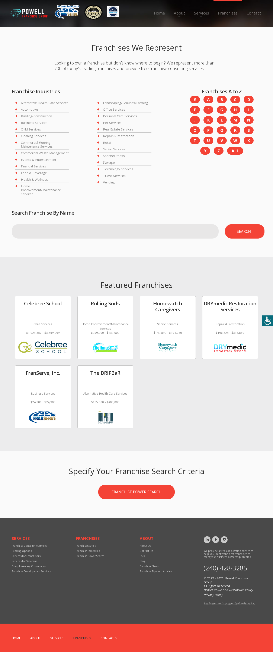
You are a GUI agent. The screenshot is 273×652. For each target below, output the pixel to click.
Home (159, 13)
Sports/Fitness (114, 156)
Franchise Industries (88, 551)
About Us (145, 546)
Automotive (29, 109)
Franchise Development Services (31, 571)
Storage (109, 162)
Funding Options (22, 551)
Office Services (114, 109)
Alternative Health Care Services (44, 103)
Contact (254, 13)
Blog (142, 561)
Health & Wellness (34, 179)
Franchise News (149, 566)
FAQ (142, 556)
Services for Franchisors (26, 556)
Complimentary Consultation (29, 566)
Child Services (31, 129)
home (16, 638)
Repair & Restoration (118, 136)
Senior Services (114, 149)
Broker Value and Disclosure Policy (228, 590)
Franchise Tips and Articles (156, 571)
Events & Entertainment (38, 159)
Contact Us (146, 551)
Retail (107, 142)
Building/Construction (36, 116)
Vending (109, 182)
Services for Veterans (24, 561)
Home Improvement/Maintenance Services (41, 190)
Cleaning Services (33, 136)
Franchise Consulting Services (29, 546)
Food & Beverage (34, 173)
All (235, 150)
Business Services (34, 122)
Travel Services (114, 175)
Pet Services (112, 122)
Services (201, 13)
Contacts (109, 638)
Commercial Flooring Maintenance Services (37, 144)
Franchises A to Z (86, 546)
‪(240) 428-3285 (225, 568)
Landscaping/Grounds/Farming (125, 103)
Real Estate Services (118, 129)
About (179, 13)
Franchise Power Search (136, 491)
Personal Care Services (120, 116)
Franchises (228, 13)
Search (244, 231)
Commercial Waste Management (45, 153)
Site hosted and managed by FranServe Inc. (229, 603)
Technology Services (118, 169)
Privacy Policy (213, 595)
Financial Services (33, 166)
